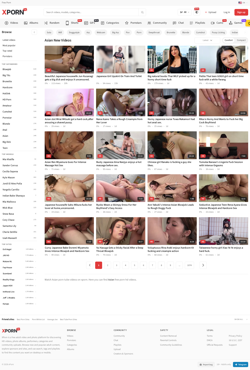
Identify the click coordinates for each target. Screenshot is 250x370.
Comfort (229, 40)
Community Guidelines (171, 345)
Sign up (241, 12)
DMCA (209, 340)
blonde (185, 32)
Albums (70, 349)
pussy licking (218, 32)
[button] (246, 32)
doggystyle (74, 32)
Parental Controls (168, 340)
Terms (209, 336)
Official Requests (215, 345)
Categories (72, 345)
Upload (117, 349)
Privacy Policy (235, 336)
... (179, 265)
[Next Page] (203, 265)
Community (119, 336)
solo (49, 32)
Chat (116, 340)
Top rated (7, 50)
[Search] (142, 12)
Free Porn (6, 2)
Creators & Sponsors (123, 353)
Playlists (117, 345)
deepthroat (154, 32)
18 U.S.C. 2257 (235, 340)
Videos (70, 336)
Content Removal (168, 336)
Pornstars (7, 56)
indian (235, 32)
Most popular (9, 45)
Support (233, 345)
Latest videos (9, 40)
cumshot (200, 32)
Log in (227, 12)
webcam (101, 32)
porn (139, 32)
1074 (189, 265)
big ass (115, 32)
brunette (171, 32)
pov (128, 32)
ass (88, 32)
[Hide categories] (34, 32)
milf (60, 32)
